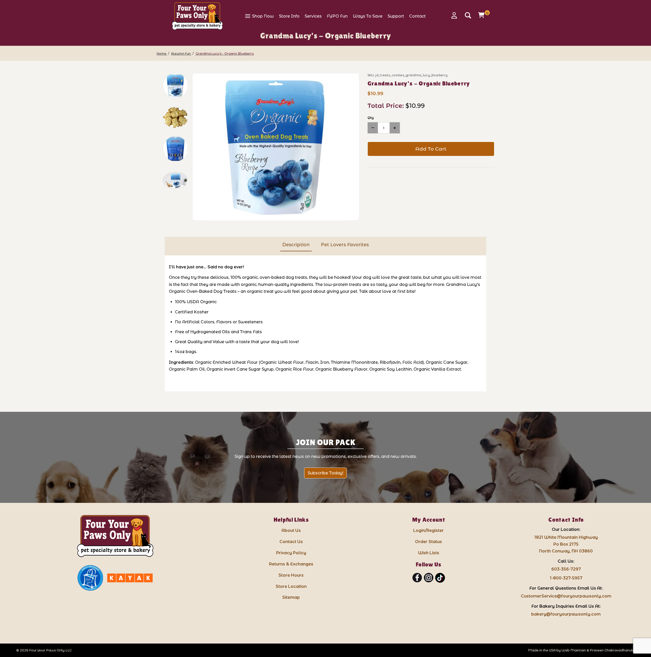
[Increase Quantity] (395, 127)
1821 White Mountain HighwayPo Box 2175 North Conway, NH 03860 (566, 544)
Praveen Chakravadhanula (612, 650)
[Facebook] (417, 578)
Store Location (291, 586)
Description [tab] (296, 244)
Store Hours (291, 575)
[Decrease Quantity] (373, 127)
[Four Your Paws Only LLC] (115, 536)
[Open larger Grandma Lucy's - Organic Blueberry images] (276, 147)
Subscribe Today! (325, 473)
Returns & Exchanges (291, 564)
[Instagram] (428, 578)
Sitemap (291, 597)
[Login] (456, 15)
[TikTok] (440, 578)
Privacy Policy (291, 552)
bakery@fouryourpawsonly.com (566, 614)
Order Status (428, 541)
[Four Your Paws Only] (197, 16)
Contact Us (291, 541)
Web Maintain (573, 650)
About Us (291, 530)
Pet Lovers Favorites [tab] (345, 244)
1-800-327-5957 (566, 578)
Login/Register (428, 530)
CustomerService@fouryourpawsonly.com (566, 596)
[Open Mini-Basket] (482, 15)
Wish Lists (428, 552)
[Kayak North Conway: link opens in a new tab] (130, 577)
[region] (172, 147)
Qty (370, 117)
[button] (175, 85)
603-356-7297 (566, 569)
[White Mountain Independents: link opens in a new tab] (90, 578)
